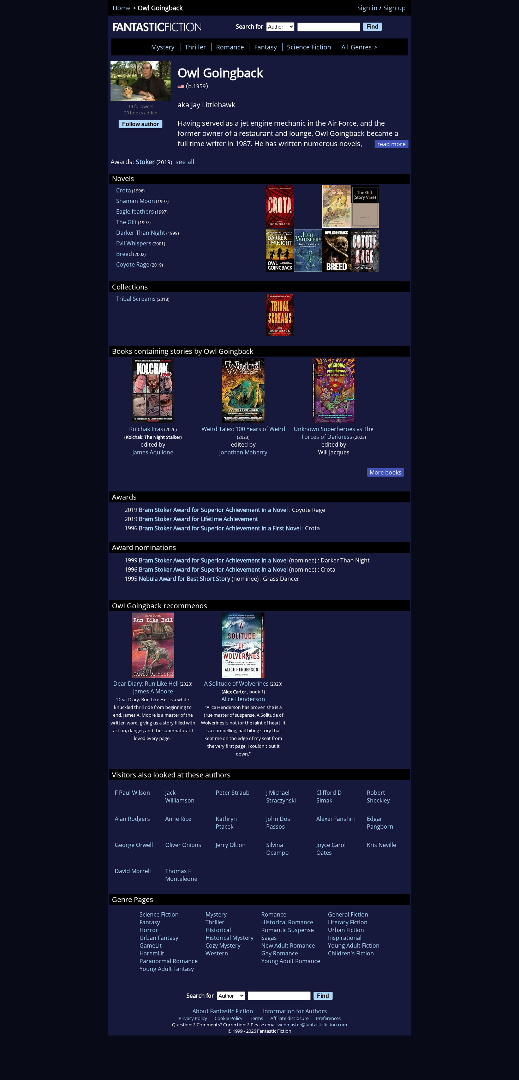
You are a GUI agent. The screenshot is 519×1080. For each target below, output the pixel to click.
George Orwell (134, 845)
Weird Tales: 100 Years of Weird (243, 429)
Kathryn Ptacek (226, 822)
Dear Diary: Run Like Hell (146, 683)
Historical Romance (287, 922)
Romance (230, 47)
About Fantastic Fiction (222, 1011)
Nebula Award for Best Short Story (184, 579)
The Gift (126, 222)
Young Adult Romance (290, 961)
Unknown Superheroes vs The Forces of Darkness (334, 433)
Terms (256, 1018)
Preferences (328, 1018)
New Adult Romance (288, 945)
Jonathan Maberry (243, 452)
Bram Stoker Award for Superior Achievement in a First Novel (220, 528)
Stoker (145, 161)
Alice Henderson (243, 699)
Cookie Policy (229, 1018)
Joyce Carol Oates (331, 849)
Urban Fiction (346, 930)
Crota (123, 190)
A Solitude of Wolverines (236, 683)
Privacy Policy (193, 1018)
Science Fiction (309, 47)
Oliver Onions (183, 845)
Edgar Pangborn (380, 822)
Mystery (162, 47)
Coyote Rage (132, 264)
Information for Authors (295, 1011)
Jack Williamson (180, 796)
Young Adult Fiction (354, 945)
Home (122, 8)
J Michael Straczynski (281, 796)
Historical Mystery (229, 938)
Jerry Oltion (231, 845)
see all (185, 161)
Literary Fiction (348, 922)
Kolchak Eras (146, 429)
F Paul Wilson (132, 792)
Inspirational (345, 938)
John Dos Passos (278, 822)
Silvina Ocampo (277, 849)
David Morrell (133, 871)
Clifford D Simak (329, 796)
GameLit (150, 945)
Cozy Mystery (222, 945)
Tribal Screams (136, 299)
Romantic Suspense (287, 930)
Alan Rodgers (132, 819)
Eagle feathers (135, 211)
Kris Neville (381, 845)
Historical (218, 930)
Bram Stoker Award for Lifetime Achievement (198, 519)
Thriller (195, 47)
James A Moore (153, 691)
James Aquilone (152, 452)
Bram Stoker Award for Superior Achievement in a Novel (213, 510)
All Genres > (361, 47)
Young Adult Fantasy (166, 969)
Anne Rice (178, 819)
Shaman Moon (135, 201)
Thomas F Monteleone (181, 875)
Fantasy (265, 47)
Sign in (367, 8)
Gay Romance (279, 953)
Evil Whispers (133, 243)
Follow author (140, 124)
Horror (148, 930)
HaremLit (151, 953)
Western (216, 953)
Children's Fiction (351, 953)
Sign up (394, 8)
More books (385, 472)
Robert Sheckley (378, 796)
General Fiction (348, 914)
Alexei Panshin (335, 819)
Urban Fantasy (158, 938)
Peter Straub (233, 792)
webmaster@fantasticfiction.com (312, 1024)
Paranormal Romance (168, 961)
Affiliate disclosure (289, 1018)
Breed (124, 254)
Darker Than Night (140, 233)
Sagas (269, 938)
